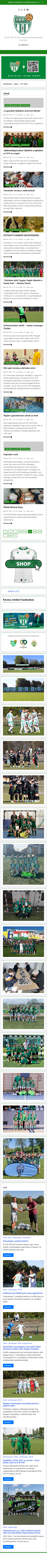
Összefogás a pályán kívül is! (27, 2)
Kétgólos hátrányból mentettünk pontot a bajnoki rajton (21, 1404)
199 (40, 532)
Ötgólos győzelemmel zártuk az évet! (20, 415)
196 (25, 532)
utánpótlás (25, 105)
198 (35, 532)
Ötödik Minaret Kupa (13, 507)
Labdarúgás (15, 105)
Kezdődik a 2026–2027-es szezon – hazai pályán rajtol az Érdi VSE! (21, 1461)
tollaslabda (15, 230)
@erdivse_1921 (13, 591)
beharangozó (8, 1457)
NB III (22, 275)
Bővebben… (8, 1255)
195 (20, 532)
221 (10, 536)
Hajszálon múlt (10, 454)
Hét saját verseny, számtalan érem (19, 368)
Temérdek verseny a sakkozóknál (19, 190)
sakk (12, 185)
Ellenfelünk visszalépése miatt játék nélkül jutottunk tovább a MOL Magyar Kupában (22, 1348)
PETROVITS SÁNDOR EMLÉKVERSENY (21, 235)
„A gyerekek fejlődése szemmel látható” (22, 111)
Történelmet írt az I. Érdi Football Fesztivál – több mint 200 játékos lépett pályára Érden (22, 1531)
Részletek (6, 127)
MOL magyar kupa (25, 1343)
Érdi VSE (8, 115)
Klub (9, 1238)
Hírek (7, 105)
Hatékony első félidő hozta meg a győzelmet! (23, 1293)
